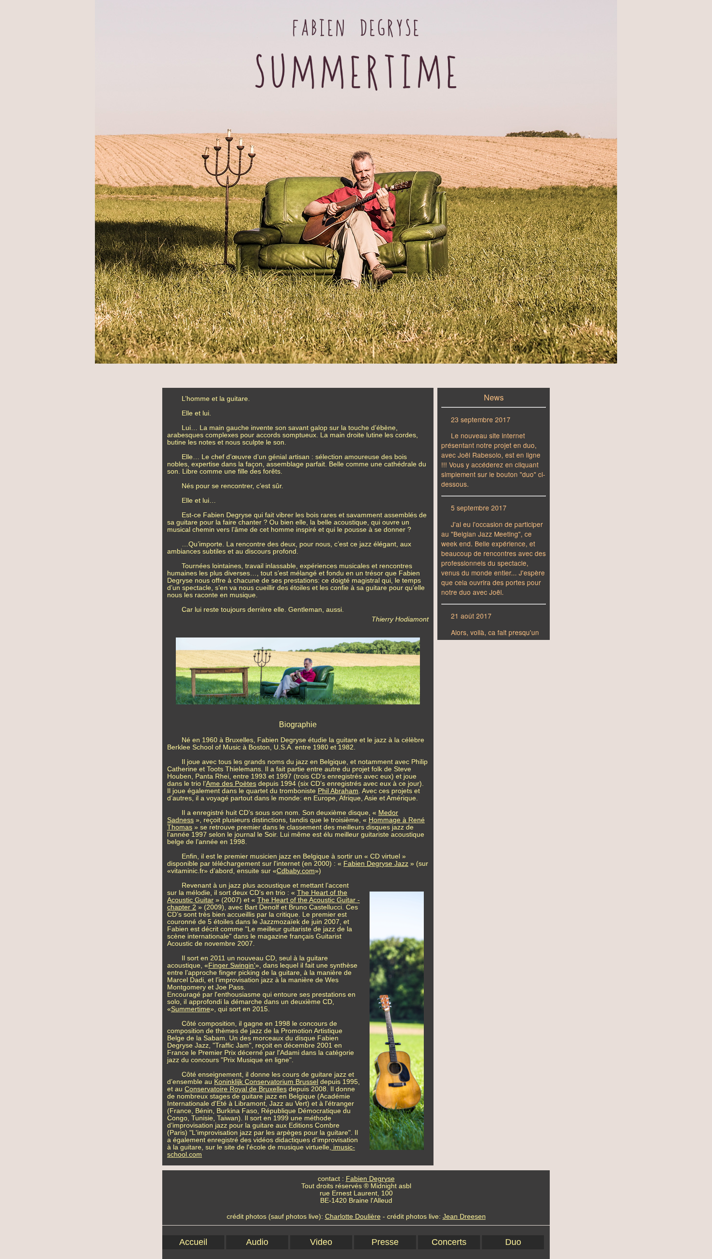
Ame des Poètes (231, 783)
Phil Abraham (338, 791)
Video (321, 1242)
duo (513, 1242)
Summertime (190, 1009)
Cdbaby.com (296, 871)
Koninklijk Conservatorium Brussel (266, 1081)
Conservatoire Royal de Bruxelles (236, 1089)
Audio (257, 1242)
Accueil (193, 1242)
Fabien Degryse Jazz (375, 863)
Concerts (449, 1242)
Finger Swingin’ (231, 965)
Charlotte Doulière (353, 1216)
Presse (385, 1242)
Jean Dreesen (464, 1216)
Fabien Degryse (370, 1178)
